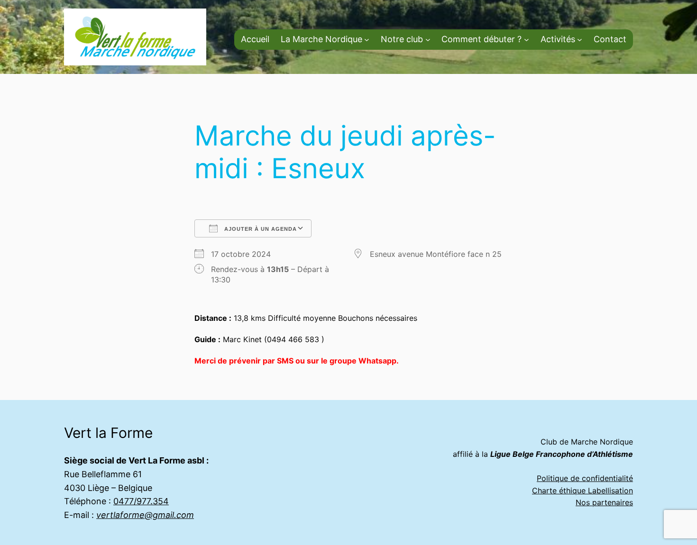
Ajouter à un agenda (259, 229)
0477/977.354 (141, 501)
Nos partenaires (604, 502)
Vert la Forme (108, 432)
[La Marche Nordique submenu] (366, 39)
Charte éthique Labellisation (582, 490)
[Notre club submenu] (428, 39)
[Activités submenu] (579, 39)
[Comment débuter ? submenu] (526, 39)
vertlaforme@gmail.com (145, 515)
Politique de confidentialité (585, 478)
